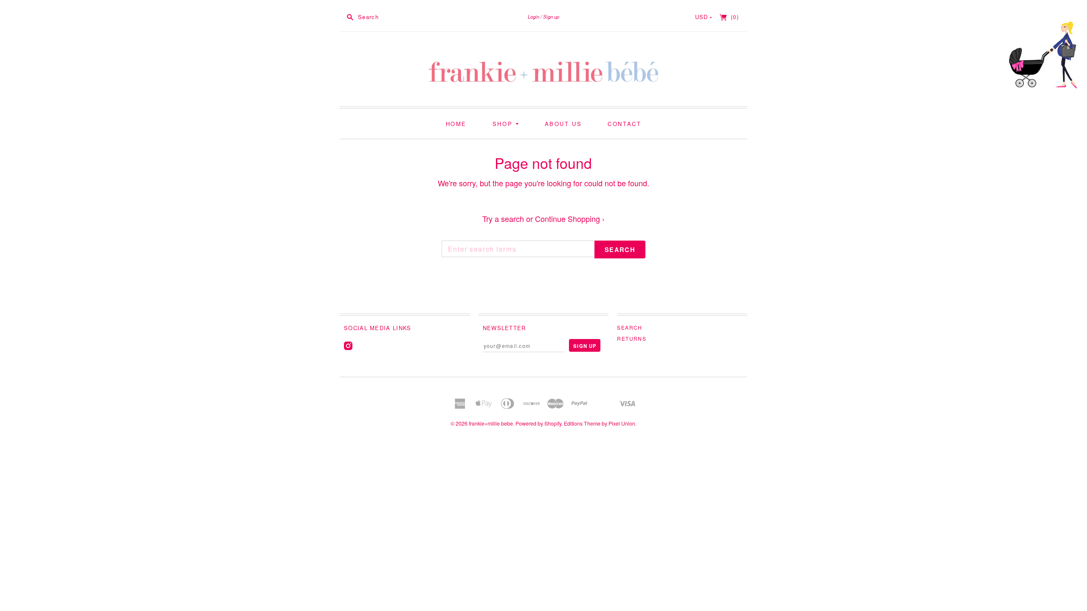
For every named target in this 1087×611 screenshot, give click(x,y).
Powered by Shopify (538, 423)
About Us (563, 124)
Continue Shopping (570, 218)
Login (533, 16)
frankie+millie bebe (491, 423)
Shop (504, 124)
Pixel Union (621, 423)
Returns (631, 338)
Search (629, 327)
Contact (624, 124)
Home (456, 124)
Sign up (551, 16)
